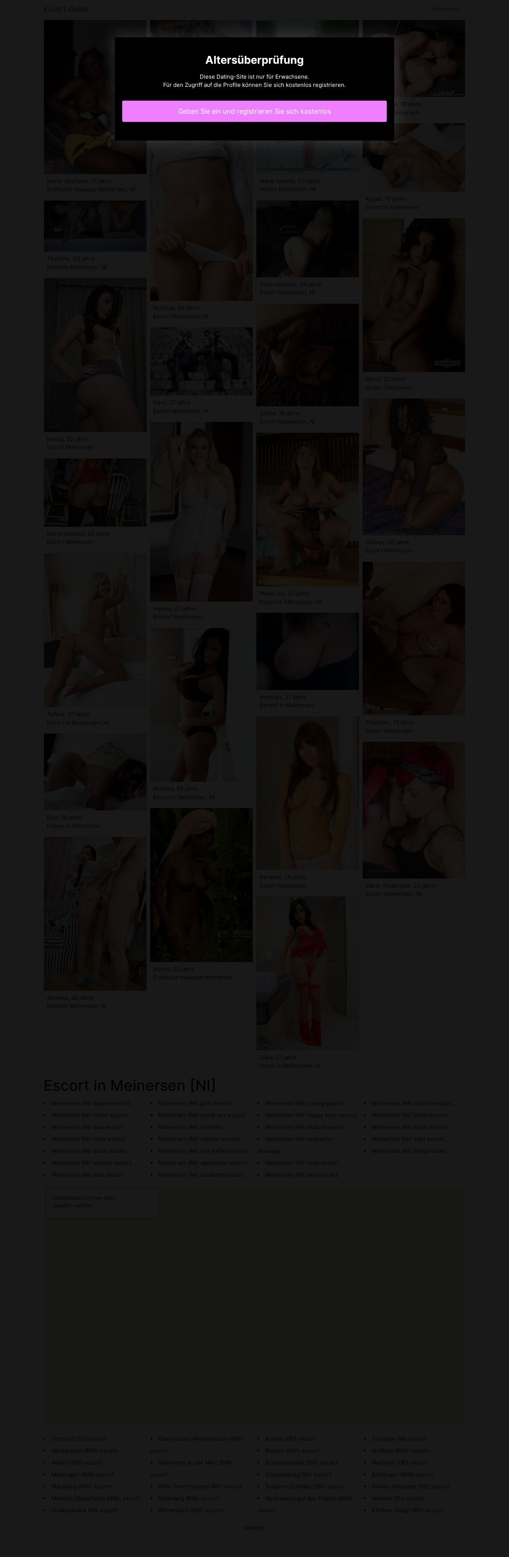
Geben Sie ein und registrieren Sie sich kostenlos (254, 111)
